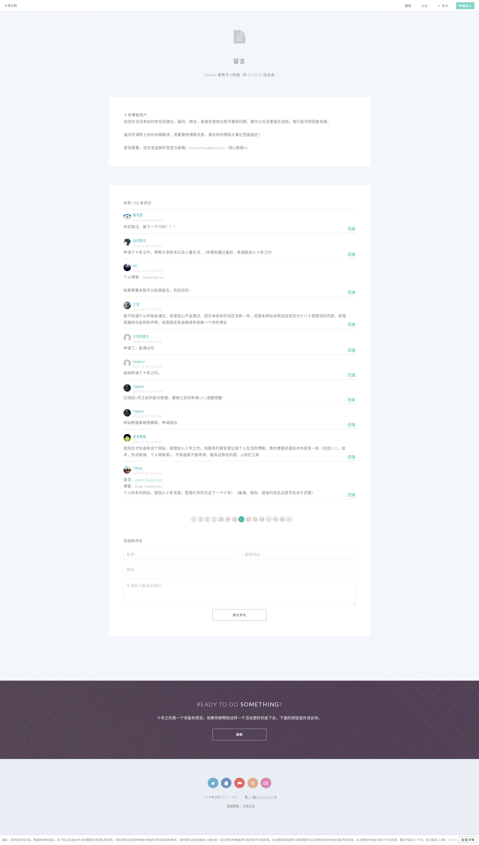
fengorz (139, 361)
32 (248, 519)
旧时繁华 (139, 241)
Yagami (138, 386)
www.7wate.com (149, 479)
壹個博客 (233, 806)
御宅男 (138, 215)
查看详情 (468, 839)
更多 (445, 5)
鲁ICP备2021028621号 (261, 797)
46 (282, 519)
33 (255, 519)
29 (227, 519)
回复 (352, 228)
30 (234, 519)
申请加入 (465, 5)
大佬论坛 (249, 806)
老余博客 (139, 436)
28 (221, 519)
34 (262, 519)
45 (275, 519)
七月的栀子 (141, 336)
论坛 (424, 5)
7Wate (138, 468)
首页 (408, 5)
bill (135, 266)
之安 (136, 304)
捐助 (239, 734)
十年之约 (10, 5)
